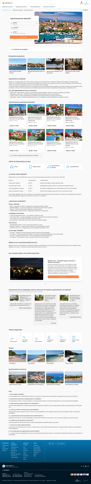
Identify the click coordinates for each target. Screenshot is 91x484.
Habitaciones (5, 448)
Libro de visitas (37, 447)
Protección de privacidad (34, 480)
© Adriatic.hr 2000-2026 (7, 480)
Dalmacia (25, 450)
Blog (35, 455)
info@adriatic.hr (16, 473)
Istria (24, 447)
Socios (52, 443)
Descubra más (62, 276)
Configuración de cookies (51, 480)
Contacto (6, 470)
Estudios (4, 450)
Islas (24, 452)
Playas (24, 459)
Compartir (85, 10)
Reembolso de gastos (16, 454)
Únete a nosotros (37, 450)
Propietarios (61, 443)
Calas (24, 457)
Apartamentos (5, 445)
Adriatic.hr (36, 445)
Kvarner (25, 448)
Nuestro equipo (37, 448)
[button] (24, 23)
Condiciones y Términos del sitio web (20, 480)
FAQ (41, 480)
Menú (44, 480)
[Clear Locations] (36, 23)
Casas (3, 447)
